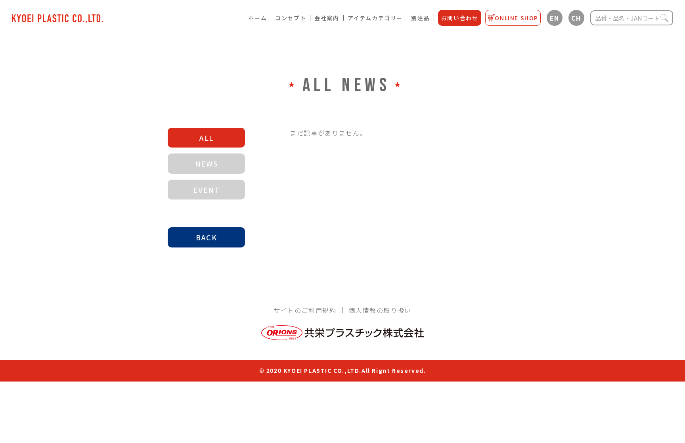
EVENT (206, 189)
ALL (206, 137)
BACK (206, 237)
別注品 (420, 18)
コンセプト (290, 18)
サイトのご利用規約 (305, 310)
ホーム (257, 18)
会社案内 (326, 18)
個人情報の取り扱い (379, 310)
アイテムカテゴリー (375, 18)
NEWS (206, 163)
